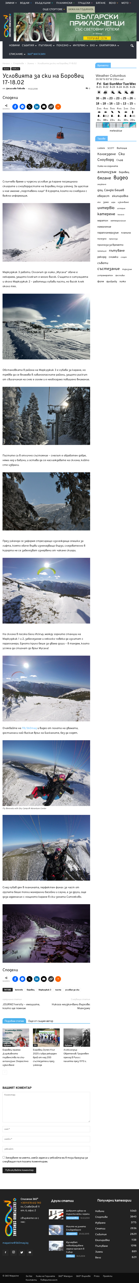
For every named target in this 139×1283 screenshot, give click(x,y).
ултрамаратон (105, 275)
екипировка (120, 196)
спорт (124, 257)
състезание (108, 269)
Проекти (107, 1276)
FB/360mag (29, 728)
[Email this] (44, 107)
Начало (6, 63)
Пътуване (45, 45)
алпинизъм (106, 172)
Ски (121, 154)
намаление (104, 227)
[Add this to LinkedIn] (37, 107)
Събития (28, 45)
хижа (122, 281)
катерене (106, 214)
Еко (92, 45)
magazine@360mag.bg (15, 1243)
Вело (112, 3)
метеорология (118, 220)
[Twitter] (22, 1253)
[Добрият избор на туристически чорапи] (56, 1214)
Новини (14, 45)
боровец (31, 990)
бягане (104, 178)
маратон (102, 220)
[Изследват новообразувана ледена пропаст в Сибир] (56, 1246)
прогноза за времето (110, 245)
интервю (106, 208)
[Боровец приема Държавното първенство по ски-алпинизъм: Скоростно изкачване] (16, 1037)
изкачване (123, 202)
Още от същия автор (40, 1021)
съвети (102, 263)
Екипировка (107, 45)
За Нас (29, 1276)
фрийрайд (111, 281)
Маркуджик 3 (45, 990)
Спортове (101, 1217)
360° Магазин (36, 54)
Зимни (9, 3)
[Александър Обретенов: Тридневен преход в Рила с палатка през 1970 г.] (77, 1037)
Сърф (119, 160)
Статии (100, 1228)
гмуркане (101, 184)
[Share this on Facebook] (15, 107)
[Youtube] (30, 1253)
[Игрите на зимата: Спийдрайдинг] (56, 1230)
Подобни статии (14, 1021)
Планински (64, 3)
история (121, 208)
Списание (16, 54)
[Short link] (51, 107)
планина (126, 232)
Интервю (79, 45)
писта (58, 990)
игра (113, 202)
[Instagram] (13, 1252)
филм (100, 281)
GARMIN (101, 148)
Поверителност (48, 1280)
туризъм (127, 269)
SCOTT (111, 148)
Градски (84, 3)
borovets (19, 990)
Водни (24, 3)
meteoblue (116, 130)
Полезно (62, 45)
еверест (103, 196)
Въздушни (42, 3)
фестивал (120, 275)
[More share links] (58, 107)
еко (99, 202)
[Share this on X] (29, 107)
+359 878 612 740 (31, 1203)
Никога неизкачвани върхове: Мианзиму (71, 1006)
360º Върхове (83, 1276)
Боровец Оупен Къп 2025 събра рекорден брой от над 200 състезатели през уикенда (45, 1058)
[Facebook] (5, 1253)
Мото (125, 3)
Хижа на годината (107, 166)
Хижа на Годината (80, 9)
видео (120, 178)
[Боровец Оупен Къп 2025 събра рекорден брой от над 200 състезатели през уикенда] (46, 1037)
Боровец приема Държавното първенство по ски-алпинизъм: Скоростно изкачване (15, 1058)
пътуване (117, 251)
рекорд (101, 257)
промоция (101, 251)
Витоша (122, 148)
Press (97, 1276)
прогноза (113, 239)
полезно (101, 239)
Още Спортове (52, 9)
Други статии (62, 1201)
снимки (113, 257)
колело (121, 214)
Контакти (31, 1280)
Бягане (101, 3)
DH (35, 1045)
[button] (132, 45)
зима (106, 202)
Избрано (7, 1045)
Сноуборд (105, 160)
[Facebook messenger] (22, 107)
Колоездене (106, 154)
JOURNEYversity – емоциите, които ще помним (21, 1006)
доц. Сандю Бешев (110, 190)
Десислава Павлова (15, 88)
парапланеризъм (108, 233)
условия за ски (72, 990)
